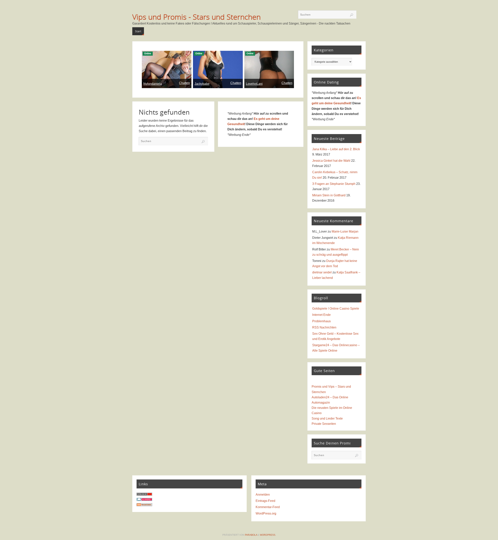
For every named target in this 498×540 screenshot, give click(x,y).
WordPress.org (266, 513)
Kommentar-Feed (268, 507)
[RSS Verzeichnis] (144, 505)
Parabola (251, 535)
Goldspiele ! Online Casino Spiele (335, 308)
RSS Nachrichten (324, 327)
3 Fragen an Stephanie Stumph (333, 183)
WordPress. (268, 535)
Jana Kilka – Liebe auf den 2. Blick (336, 149)
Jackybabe (202, 83)
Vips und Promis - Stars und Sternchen (196, 17)
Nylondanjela (152, 83)
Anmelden (263, 494)
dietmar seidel (322, 272)
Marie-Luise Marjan (345, 231)
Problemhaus (321, 321)
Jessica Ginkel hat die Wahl (331, 160)
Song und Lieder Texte (327, 418)
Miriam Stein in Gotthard (328, 195)
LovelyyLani (254, 83)
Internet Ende (321, 314)
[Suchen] (351, 15)
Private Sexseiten (324, 423)
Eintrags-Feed (265, 500)
